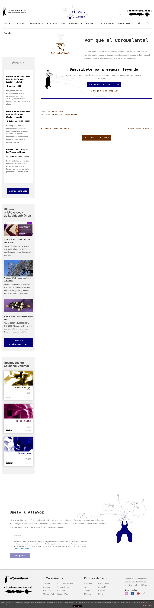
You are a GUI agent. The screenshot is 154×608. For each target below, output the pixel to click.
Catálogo (88, 584)
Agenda (18, 63)
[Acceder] (139, 23)
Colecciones (103, 584)
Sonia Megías (71, 114)
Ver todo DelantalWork (96, 138)
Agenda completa (18, 191)
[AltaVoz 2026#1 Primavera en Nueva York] (18, 305)
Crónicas (47, 590)
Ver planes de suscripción (104, 85)
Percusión (102, 587)
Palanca (46, 587)
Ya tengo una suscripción (103, 91)
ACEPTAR (77, 606)
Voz (85, 587)
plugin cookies (148, 605)
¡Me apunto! (19, 556)
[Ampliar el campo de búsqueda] (147, 23)
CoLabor (61, 590)
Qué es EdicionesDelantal (136, 578)
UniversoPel (48, 594)
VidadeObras (63, 587)
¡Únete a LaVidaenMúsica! (18, 343)
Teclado (87, 590)
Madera (87, 594)
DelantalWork (57, 111)
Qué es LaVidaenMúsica (135, 582)
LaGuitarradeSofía (65, 584)
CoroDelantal (57, 114)
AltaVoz (46, 584)
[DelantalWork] (60, 44)
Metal (100, 594)
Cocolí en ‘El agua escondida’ (57, 128)
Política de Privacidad (22, 548)
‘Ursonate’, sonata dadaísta (137, 128)
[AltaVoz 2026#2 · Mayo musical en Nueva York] (18, 269)
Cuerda (101, 590)
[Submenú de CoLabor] (95, 23)
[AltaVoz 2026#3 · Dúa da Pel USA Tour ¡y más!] (18, 229)
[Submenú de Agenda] (12, 33)
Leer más (7, 255)
